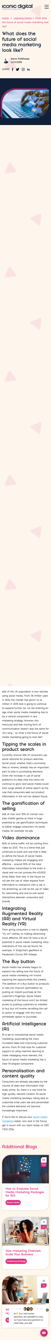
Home (5, 18)
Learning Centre (23, 18)
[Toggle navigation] (46, 7)
